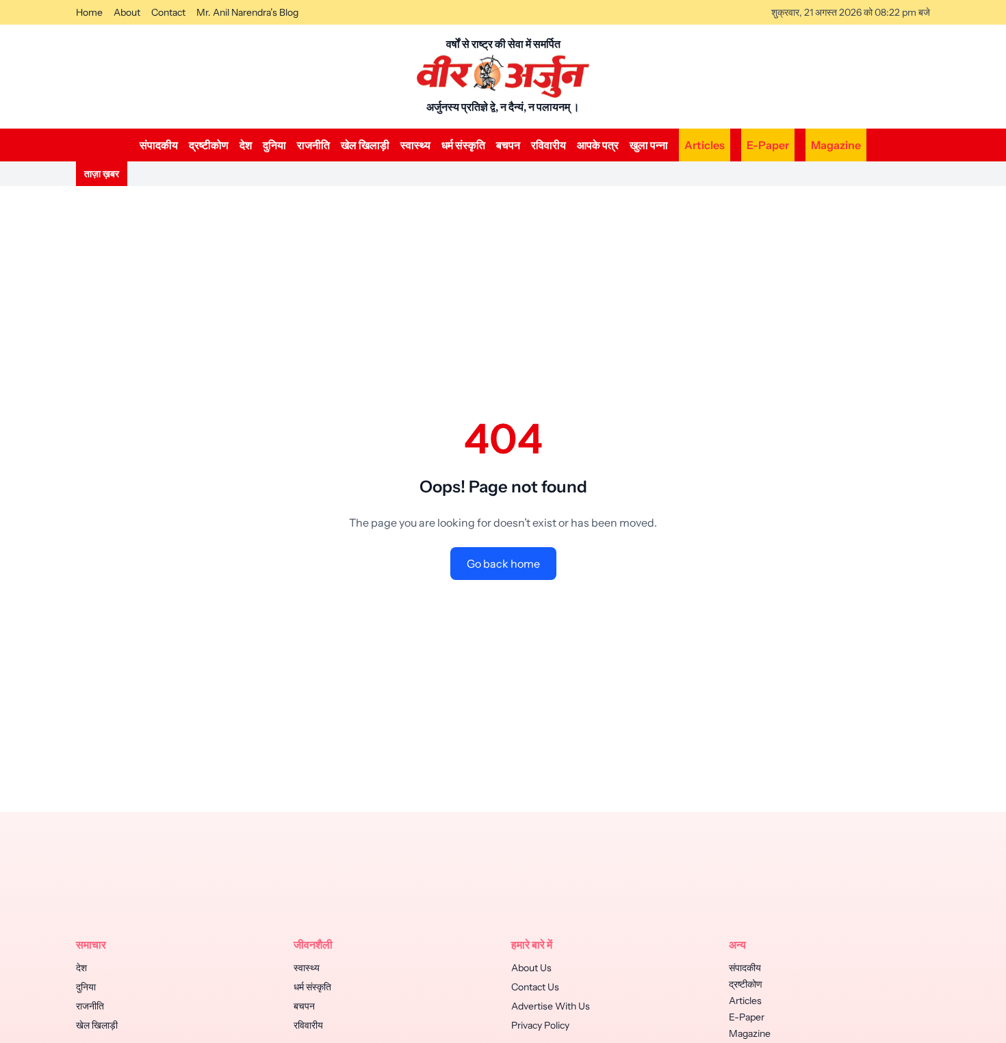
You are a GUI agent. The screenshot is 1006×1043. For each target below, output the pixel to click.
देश (246, 145)
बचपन (508, 145)
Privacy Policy (540, 1025)
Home (89, 12)
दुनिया (274, 145)
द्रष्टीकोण (209, 145)
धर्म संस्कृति (463, 145)
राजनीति (313, 145)
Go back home (503, 563)
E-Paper (768, 145)
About (127, 12)
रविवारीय (548, 145)
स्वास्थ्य (415, 145)
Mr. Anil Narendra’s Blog (247, 12)
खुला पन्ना (649, 145)
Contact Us (535, 987)
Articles (704, 145)
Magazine (836, 145)
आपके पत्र (598, 145)
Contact (168, 12)
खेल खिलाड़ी (365, 145)
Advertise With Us (550, 1006)
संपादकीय (159, 145)
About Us (531, 968)
